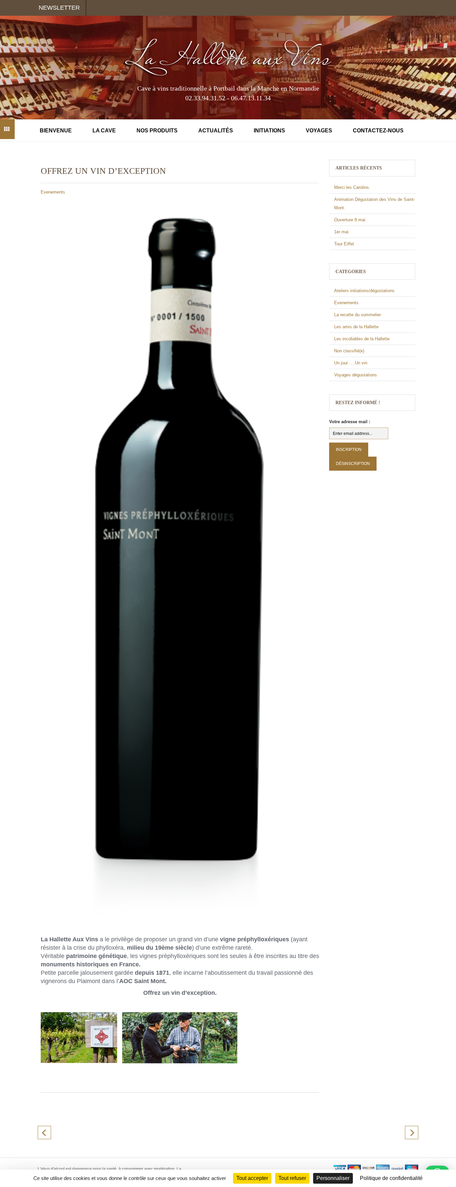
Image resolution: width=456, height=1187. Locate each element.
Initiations (269, 130)
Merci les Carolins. (352, 187)
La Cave (104, 130)
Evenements (53, 192)
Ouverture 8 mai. (350, 219)
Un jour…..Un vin (350, 362)
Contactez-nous (378, 130)
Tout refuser (292, 1178)
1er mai (341, 231)
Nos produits (157, 130)
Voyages (319, 130)
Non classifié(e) (349, 350)
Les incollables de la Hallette (362, 338)
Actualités (215, 130)
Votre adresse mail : (349, 421)
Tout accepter (252, 1178)
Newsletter (59, 7)
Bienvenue (56, 130)
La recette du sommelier (357, 314)
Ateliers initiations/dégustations (364, 290)
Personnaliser (333, 1178)
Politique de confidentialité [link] (391, 1178)
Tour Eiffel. (344, 243)
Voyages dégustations (355, 374)
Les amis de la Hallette (356, 326)
